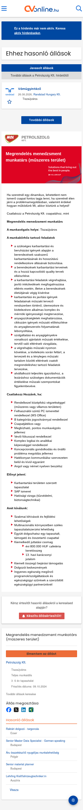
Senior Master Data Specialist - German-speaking (35, 741)
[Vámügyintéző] (9, 92)
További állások (41, 120)
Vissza (14, 790)
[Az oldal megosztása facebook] (8, 709)
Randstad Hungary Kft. (47, 94)
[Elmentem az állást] (10, 101)
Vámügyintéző (29, 89)
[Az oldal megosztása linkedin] (23, 709)
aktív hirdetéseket (27, 33)
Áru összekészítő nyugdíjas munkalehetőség (32, 752)
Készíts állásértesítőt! (44, 616)
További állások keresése (21, 694)
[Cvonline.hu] (41, 7)
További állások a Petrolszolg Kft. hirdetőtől (40, 75)
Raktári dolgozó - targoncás (22, 729)
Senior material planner (20, 764)
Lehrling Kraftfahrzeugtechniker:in (26, 776)
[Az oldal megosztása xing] (31, 709)
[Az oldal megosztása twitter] (16, 709)
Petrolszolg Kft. (16, 662)
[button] (74, 31)
